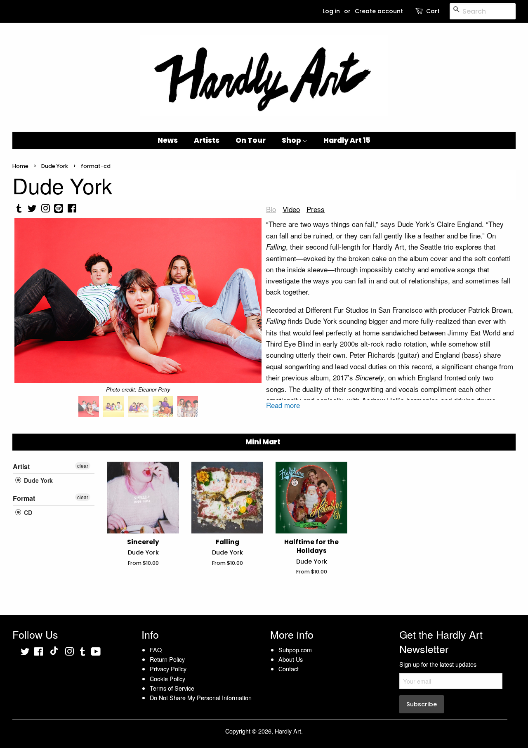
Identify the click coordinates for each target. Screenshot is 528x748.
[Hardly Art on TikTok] (54, 652)
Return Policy (167, 659)
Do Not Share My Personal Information (201, 697)
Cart (433, 11)
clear (82, 465)
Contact (288, 668)
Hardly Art (288, 731)
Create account (379, 11)
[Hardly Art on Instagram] (69, 652)
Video (291, 209)
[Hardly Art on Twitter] (25, 652)
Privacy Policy (168, 668)
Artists (206, 140)
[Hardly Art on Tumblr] (82, 652)
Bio (271, 209)
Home (20, 166)
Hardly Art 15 (346, 140)
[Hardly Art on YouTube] (96, 652)
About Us (290, 659)
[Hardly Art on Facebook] (38, 652)
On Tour (251, 140)
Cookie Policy (167, 678)
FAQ (156, 649)
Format (24, 498)
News (168, 140)
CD (27, 512)
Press (315, 209)
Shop (292, 140)
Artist (21, 466)
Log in (331, 11)
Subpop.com (295, 649)
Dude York (54, 166)
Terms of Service (172, 688)
